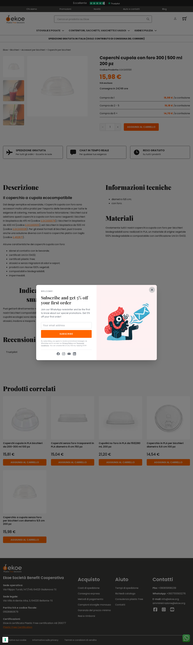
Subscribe (66, 334)
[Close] (152, 290)
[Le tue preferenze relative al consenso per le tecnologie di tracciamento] (5, 640)
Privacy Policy (67, 343)
